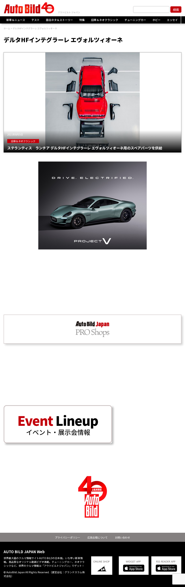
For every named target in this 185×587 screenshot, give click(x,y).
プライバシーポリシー (67, 537)
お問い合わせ (122, 537)
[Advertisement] (92, 274)
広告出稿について (97, 537)
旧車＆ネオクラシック (104, 20)
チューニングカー (135, 20)
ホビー (156, 20)
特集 (82, 20)
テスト (35, 20)
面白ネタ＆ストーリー (59, 20)
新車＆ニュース (15, 20)
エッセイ (172, 20)
